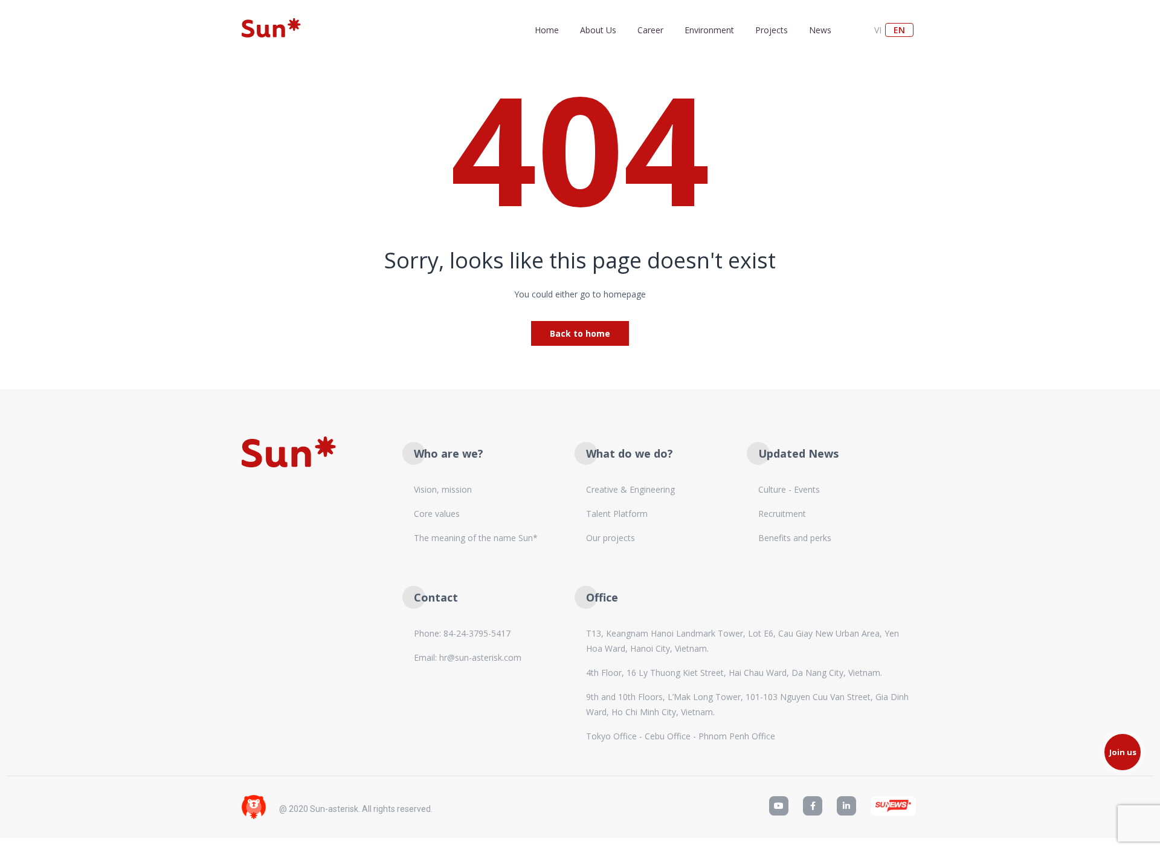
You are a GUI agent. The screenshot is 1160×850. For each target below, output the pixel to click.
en (899, 30)
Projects (771, 30)
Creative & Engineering (630, 489)
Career (650, 30)
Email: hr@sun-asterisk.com (467, 657)
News (820, 30)
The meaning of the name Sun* (476, 537)
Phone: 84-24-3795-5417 (462, 633)
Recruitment (782, 513)
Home (547, 30)
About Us (598, 30)
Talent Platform (617, 513)
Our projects (610, 537)
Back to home (580, 333)
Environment (709, 30)
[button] (1123, 752)
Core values (437, 513)
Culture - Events (789, 489)
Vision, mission (443, 489)
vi (877, 30)
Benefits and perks (794, 537)
